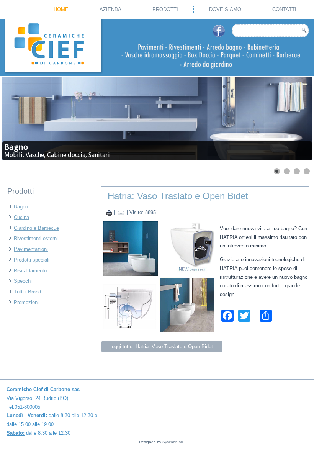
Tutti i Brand (27, 292)
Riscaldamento (30, 270)
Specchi (23, 281)
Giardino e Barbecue (36, 228)
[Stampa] (109, 212)
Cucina (21, 217)
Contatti (284, 9)
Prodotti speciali (31, 260)
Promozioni (26, 302)
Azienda (110, 9)
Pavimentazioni (31, 249)
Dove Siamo (225, 9)
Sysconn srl (173, 442)
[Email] (121, 212)
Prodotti (165, 9)
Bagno (21, 207)
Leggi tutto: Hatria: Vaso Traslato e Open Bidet (161, 346)
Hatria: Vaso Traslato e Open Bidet (178, 196)
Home (61, 9)
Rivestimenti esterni (36, 238)
